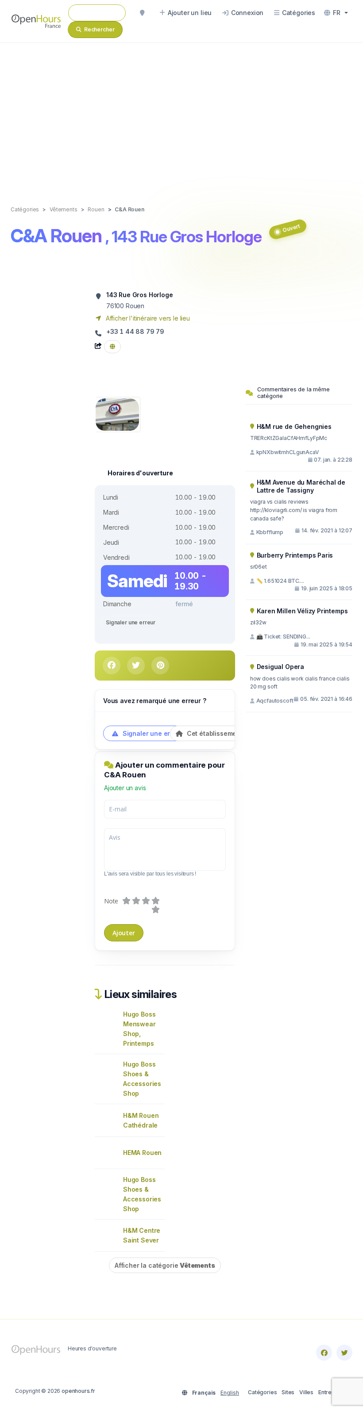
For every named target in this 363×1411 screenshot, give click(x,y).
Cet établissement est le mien (231, 733)
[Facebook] (324, 1353)
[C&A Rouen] (117, 413)
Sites (288, 1392)
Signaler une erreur (130, 622)
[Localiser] (142, 12)
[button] (336, 12)
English (229, 1392)
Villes (306, 1392)
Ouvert (291, 227)
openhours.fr (78, 1391)
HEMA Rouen (142, 1152)
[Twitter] (344, 1353)
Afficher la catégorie (165, 1265)
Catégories (262, 1392)
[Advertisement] (181, 115)
